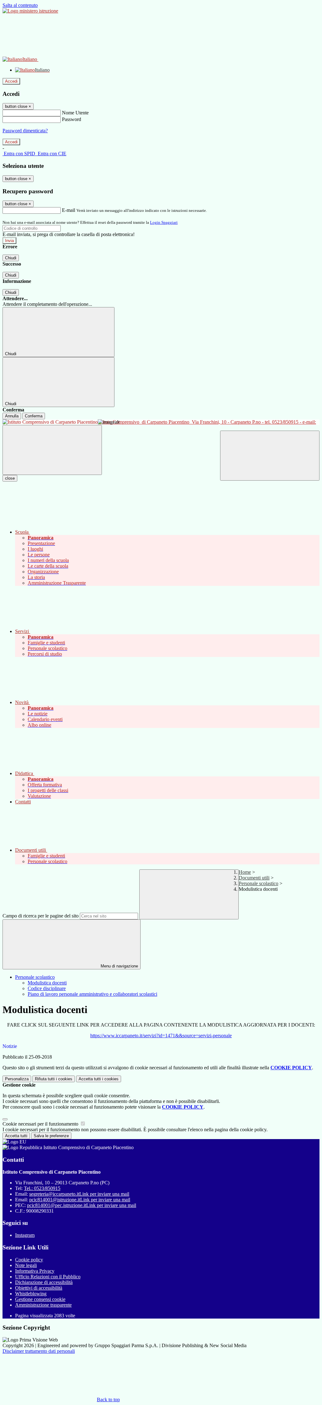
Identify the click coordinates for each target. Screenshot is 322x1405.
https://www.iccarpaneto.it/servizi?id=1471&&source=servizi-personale (161, 1035)
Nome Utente (75, 112)
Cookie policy (29, 1259)
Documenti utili (254, 877)
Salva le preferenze (51, 1135)
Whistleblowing (31, 1293)
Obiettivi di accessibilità (38, 1288)
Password (71, 119)
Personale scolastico (258, 883)
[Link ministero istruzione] (30, 11)
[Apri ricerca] (269, 456)
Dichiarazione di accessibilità (44, 1282)
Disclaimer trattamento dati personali (39, 1351)
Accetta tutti (99, 1079)
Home (245, 872)
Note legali (26, 1265)
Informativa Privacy (34, 1271)
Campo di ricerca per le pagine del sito (41, 915)
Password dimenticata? (25, 130)
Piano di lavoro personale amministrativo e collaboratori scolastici (92, 994)
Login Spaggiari (164, 222)
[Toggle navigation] (52, 450)
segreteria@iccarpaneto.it (79, 1194)
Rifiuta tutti (53, 1079)
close (10, 478)
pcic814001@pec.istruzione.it (81, 1205)
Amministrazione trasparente (43, 1305)
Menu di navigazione (118, 966)
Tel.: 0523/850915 (42, 1188)
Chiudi (10, 258)
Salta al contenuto (20, 5)
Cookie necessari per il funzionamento (41, 1124)
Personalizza (17, 1079)
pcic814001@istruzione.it (79, 1199)
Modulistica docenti (47, 982)
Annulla (12, 416)
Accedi (11, 81)
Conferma (33, 416)
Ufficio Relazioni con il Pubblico (47, 1276)
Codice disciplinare (47, 988)
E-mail (68, 210)
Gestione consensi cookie (40, 1299)
